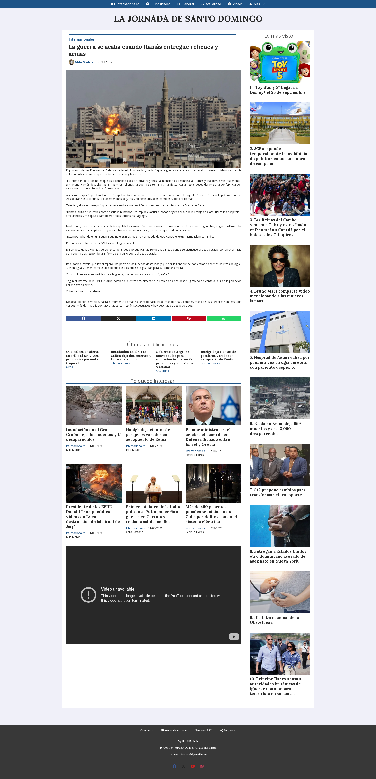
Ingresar (229, 730)
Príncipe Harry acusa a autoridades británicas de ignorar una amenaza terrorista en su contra (275, 686)
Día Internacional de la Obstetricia (274, 620)
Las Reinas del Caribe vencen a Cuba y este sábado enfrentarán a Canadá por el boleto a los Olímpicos (278, 227)
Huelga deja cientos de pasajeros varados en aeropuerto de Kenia (218, 355)
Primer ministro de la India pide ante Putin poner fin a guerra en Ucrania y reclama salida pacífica (153, 514)
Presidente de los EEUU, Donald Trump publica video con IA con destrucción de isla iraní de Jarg (93, 516)
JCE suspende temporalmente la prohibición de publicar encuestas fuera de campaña (280, 156)
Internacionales (128, 4)
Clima (69, 367)
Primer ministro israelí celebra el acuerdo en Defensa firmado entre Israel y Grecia (209, 437)
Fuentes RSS (203, 730)
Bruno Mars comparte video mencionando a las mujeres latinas (280, 296)
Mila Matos (84, 62)
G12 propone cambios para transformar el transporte (278, 492)
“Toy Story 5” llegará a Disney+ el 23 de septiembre (278, 90)
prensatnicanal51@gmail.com (188, 754)
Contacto (146, 730)
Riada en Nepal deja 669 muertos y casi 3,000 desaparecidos (275, 428)
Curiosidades (160, 4)
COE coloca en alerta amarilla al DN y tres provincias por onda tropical (82, 357)
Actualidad (213, 4)
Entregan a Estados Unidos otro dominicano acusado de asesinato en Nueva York (278, 556)
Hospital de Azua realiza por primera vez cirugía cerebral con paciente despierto (280, 362)
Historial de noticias (174, 730)
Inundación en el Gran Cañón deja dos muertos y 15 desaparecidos (131, 355)
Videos (238, 4)
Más (257, 4)
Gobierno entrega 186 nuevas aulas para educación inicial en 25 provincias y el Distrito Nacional (174, 359)
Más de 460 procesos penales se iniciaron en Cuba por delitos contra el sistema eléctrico (211, 514)
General (188, 4)
